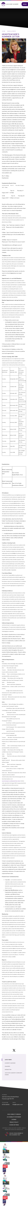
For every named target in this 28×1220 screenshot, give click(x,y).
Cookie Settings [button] (14, 1124)
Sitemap (14, 1119)
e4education (20, 1129)
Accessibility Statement (14, 1117)
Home (3, 31)
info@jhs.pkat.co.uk (18, 1104)
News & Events (11, 31)
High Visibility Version (14, 1114)
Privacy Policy (14, 1122)
